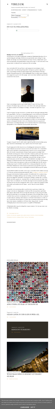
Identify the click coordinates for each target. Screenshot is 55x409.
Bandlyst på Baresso (21, 329)
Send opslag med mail (13, 213)
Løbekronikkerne (26, 215)
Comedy (24, 10)
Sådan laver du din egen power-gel (23, 314)
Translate (23, 17)
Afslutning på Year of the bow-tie (22, 304)
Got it (33, 407)
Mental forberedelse (39, 215)
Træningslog (31, 217)
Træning (26, 217)
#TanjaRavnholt (32, 10)
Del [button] (7, 213)
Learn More (24, 407)
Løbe (22, 215)
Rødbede (19, 217)
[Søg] (47, 4)
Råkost (22, 217)
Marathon (33, 215)
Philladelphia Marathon (12, 217)
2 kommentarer (12, 306)
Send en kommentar (13, 378)
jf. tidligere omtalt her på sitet (40, 172)
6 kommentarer (17, 332)
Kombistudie (13, 215)
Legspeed (18, 215)
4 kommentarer (12, 317)
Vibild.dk (17, 4)
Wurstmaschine (16, 10)
